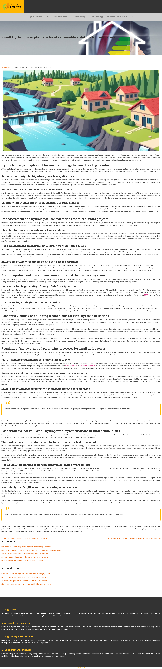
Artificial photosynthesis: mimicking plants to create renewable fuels (25, 577)
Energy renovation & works (37, 17)
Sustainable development (117, 17)
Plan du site (81, 668)
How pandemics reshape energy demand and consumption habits (24, 557)
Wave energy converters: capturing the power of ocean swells (26, 538)
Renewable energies (78, 17)
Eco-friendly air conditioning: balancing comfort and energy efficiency (26, 547)
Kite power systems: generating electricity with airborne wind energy (26, 584)
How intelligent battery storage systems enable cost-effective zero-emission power (31, 550)
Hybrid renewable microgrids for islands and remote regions (22, 560)
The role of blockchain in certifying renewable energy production (24, 553)
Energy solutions (60, 17)
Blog (134, 17)
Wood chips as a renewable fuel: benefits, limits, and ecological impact (133, 538)
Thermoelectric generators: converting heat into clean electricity (24, 581)
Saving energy (97, 17)
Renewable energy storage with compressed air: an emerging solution (26, 574)
